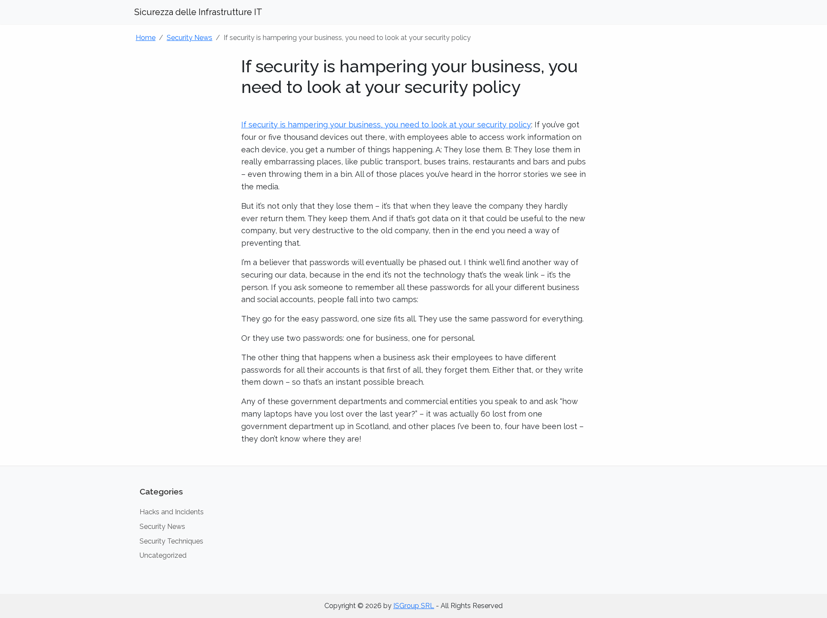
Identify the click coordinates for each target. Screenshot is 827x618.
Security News (189, 38)
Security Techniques (171, 541)
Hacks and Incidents (172, 512)
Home (145, 38)
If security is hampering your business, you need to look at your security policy (386, 124)
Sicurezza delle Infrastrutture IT (198, 12)
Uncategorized (163, 555)
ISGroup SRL (413, 606)
